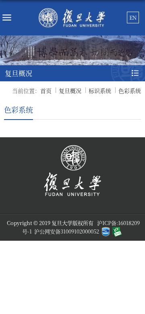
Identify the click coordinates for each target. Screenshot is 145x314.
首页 (46, 91)
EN (133, 17)
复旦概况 (70, 91)
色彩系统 (129, 91)
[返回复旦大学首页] (72, 18)
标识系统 (100, 91)
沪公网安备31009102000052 (66, 231)
